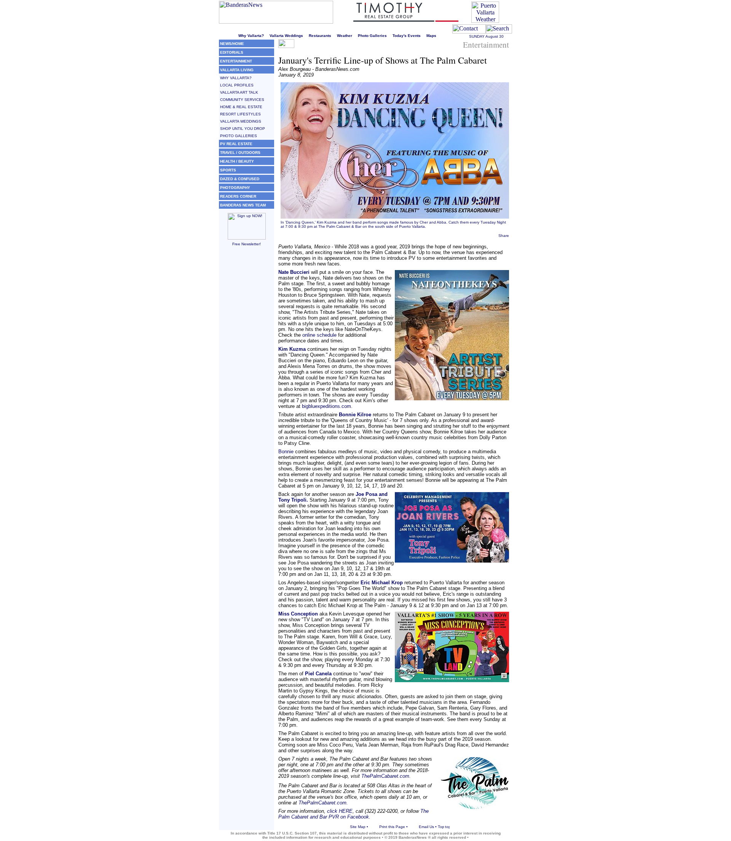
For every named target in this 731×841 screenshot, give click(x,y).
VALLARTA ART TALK (239, 92)
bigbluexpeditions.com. (326, 406)
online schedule (319, 335)
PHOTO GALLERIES (238, 136)
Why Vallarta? (251, 36)
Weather (344, 36)
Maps (431, 36)
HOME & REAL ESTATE (241, 107)
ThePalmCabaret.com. (386, 776)
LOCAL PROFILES (237, 85)
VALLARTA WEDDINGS (240, 121)
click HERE (340, 811)
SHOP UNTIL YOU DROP (242, 128)
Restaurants (320, 36)
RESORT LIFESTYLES (240, 114)
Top (441, 827)
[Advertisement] (246, 367)
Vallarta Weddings (286, 36)
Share (503, 235)
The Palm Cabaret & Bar (339, 226)
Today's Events (407, 36)
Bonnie (286, 451)
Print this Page (392, 827)
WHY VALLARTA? (236, 78)
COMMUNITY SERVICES (242, 100)
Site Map (358, 827)
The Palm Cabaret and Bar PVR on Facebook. (353, 814)
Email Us (426, 827)
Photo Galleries (372, 36)
